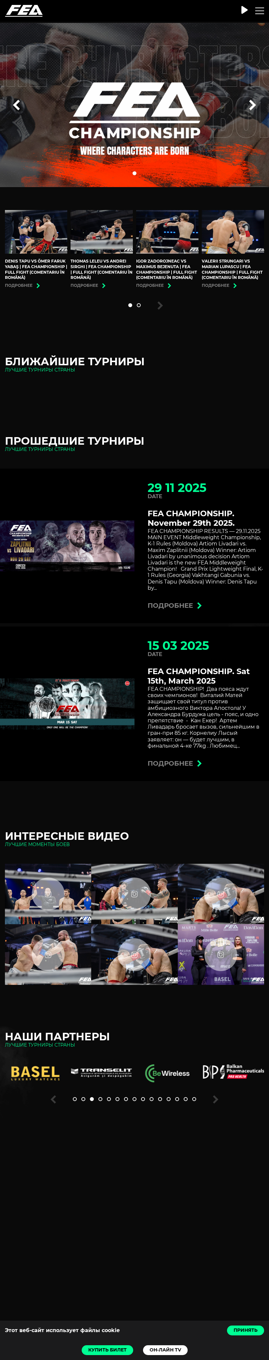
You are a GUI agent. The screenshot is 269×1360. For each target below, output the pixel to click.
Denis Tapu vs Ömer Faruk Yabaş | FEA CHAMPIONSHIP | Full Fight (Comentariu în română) (36, 269)
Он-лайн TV (165, 1350)
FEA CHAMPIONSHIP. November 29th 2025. (191, 518)
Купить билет (107, 1350)
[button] (134, 173)
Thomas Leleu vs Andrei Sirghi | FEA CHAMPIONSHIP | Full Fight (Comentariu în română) (102, 269)
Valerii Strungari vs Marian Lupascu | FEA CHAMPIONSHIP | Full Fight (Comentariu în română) (232, 269)
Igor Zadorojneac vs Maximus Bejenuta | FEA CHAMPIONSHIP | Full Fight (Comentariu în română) (166, 269)
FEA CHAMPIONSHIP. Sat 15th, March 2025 (199, 676)
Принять (246, 1330)
